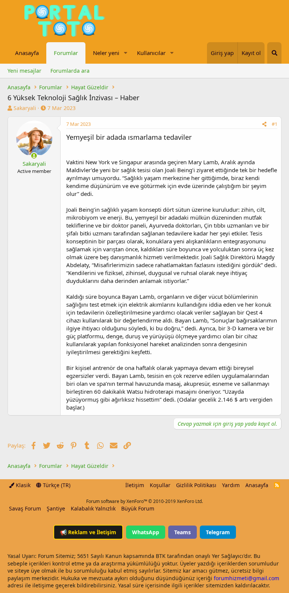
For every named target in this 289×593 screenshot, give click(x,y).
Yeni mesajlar (24, 70)
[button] (125, 53)
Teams (182, 532)
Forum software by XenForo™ (144, 501)
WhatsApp (145, 532)
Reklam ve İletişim (88, 532)
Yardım (231, 485)
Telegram (218, 532)
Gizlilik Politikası (196, 485)
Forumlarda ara (70, 70)
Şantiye (56, 508)
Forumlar (66, 53)
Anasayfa (27, 53)
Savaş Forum (25, 508)
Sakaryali (25, 108)
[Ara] (274, 53)
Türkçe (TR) (55, 485)
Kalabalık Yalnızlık (93, 508)
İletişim (134, 485)
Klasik (22, 485)
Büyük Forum (137, 508)
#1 (274, 124)
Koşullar (160, 485)
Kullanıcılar (151, 53)
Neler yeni (106, 53)
